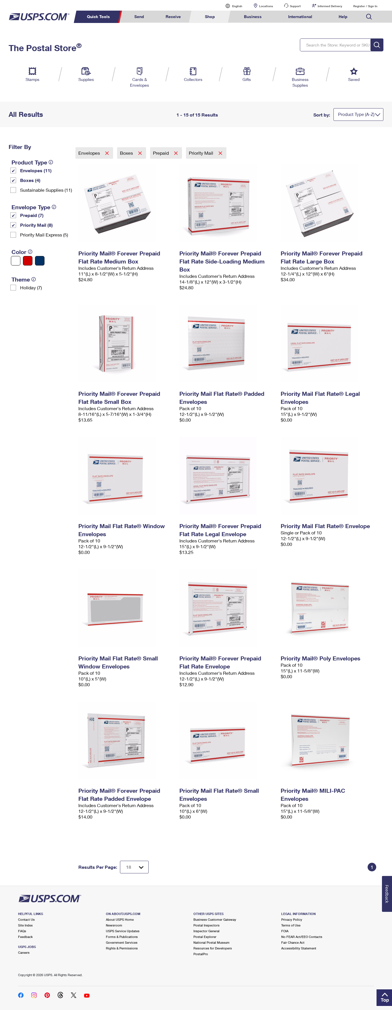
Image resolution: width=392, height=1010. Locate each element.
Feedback (25, 937)
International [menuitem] (300, 16)
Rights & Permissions (122, 948)
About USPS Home (120, 919)
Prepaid (161, 153)
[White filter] (15, 260)
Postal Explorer (204, 937)
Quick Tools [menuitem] (98, 16)
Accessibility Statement (298, 948)
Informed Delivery (330, 6)
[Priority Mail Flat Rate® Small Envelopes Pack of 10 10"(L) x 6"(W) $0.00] (227, 740)
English (231, 6)
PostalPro (200, 954)
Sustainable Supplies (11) (46, 190)
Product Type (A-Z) (356, 114)
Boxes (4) (30, 180)
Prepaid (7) (32, 215)
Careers (24, 952)
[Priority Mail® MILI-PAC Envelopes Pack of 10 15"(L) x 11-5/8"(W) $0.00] (328, 740)
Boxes (127, 153)
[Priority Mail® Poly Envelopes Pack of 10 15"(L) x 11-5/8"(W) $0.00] (328, 608)
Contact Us (26, 919)
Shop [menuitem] (210, 16)
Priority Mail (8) (36, 225)
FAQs (22, 931)
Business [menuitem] (253, 16)
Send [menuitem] (139, 16)
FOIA (284, 931)
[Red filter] (27, 260)
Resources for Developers (212, 948)
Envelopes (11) (36, 170)
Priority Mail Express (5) (44, 234)
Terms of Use (290, 925)
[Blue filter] (39, 260)
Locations (266, 6)
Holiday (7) (31, 287)
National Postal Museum (211, 942)
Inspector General (206, 931)
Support (295, 6)
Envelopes (89, 153)
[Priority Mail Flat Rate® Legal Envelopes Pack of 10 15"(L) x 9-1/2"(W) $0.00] (328, 343)
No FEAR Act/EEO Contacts (301, 937)
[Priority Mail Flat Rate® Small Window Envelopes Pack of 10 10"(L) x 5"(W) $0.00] (126, 608)
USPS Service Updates (122, 931)
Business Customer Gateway (214, 919)
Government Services (121, 942)
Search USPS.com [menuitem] (369, 17)
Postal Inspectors (206, 925)
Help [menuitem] (343, 16)
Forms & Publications (122, 937)
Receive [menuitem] (173, 16)
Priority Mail (201, 153)
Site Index (25, 925)
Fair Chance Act (292, 942)
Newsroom (114, 925)
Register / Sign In (365, 6)
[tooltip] (50, 162)
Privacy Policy (291, 919)
